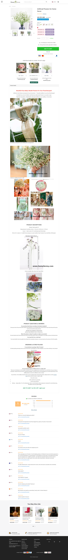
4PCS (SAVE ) (41, 32)
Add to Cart (48, 49)
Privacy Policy (24, 544)
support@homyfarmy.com (13, 543)
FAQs (35, 541)
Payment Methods (37, 542)
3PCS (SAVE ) (41, 29)
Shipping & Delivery (37, 544)
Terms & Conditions (25, 545)
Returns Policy (36, 545)
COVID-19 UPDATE (25, 547)
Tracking (35, 547)
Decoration (14, 6)
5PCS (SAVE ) (41, 34)
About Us (23, 541)
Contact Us (23, 542)
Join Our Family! (24, 548)
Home (10, 6)
